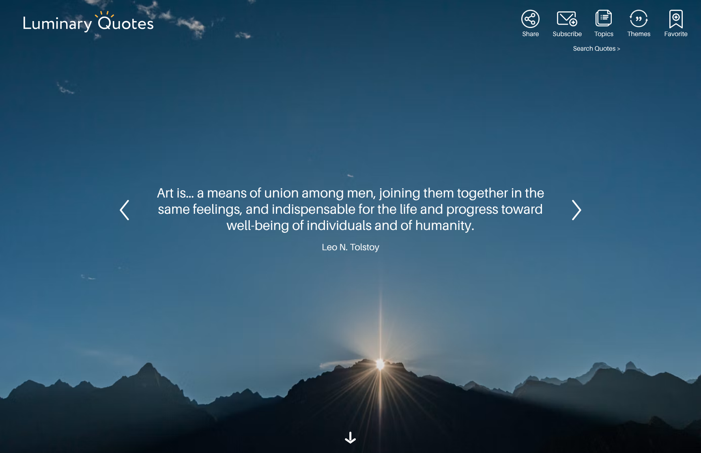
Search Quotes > (597, 48)
